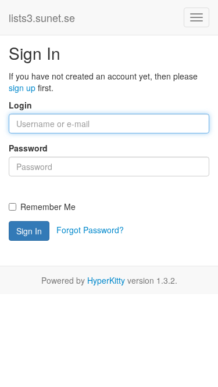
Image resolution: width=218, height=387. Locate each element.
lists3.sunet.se (42, 17)
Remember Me (48, 206)
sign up (22, 87)
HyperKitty (106, 280)
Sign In (29, 231)
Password (28, 148)
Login (20, 105)
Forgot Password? (90, 230)
